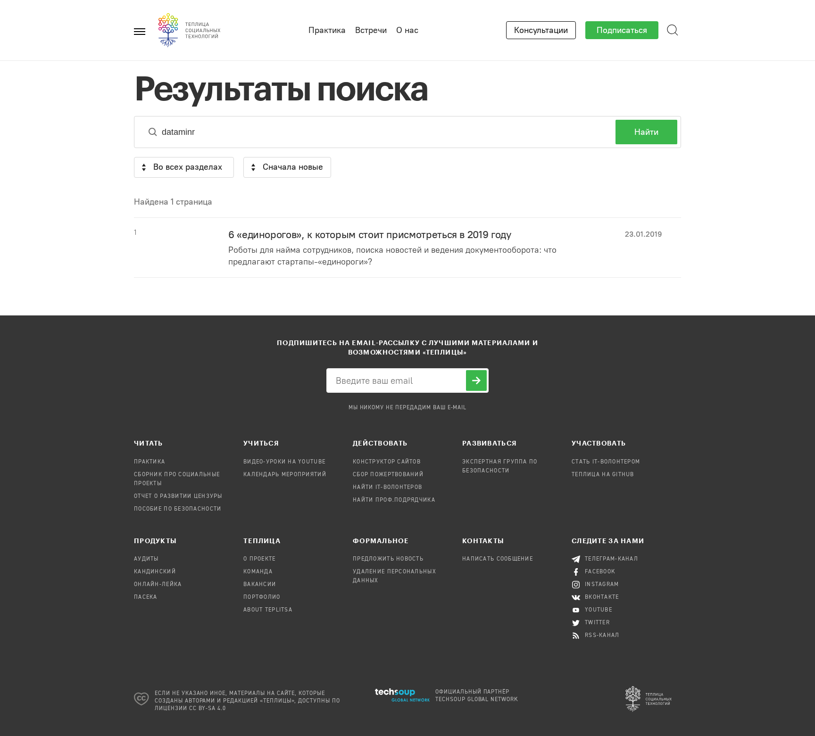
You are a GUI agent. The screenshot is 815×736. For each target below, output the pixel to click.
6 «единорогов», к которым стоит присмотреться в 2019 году (369, 234)
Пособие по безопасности (177, 509)
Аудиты (146, 559)
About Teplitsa (267, 610)
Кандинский (155, 572)
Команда (258, 572)
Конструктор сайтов (387, 462)
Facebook (600, 572)
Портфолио (262, 597)
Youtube (598, 610)
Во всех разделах (187, 167)
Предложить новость (388, 559)
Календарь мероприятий (284, 475)
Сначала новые (293, 167)
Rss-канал (602, 635)
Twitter (597, 623)
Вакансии (259, 584)
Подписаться (622, 30)
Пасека (146, 597)
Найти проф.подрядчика (394, 500)
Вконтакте (602, 597)
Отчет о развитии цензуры (178, 496)
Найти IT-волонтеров (387, 487)
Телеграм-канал (611, 559)
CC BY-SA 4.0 (207, 708)
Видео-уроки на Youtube (284, 462)
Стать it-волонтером (606, 462)
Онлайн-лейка (158, 584)
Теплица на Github (603, 475)
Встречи (371, 30)
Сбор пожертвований (388, 475)
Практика (327, 30)
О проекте (259, 559)
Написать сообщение (497, 559)
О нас (407, 30)
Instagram (602, 584)
